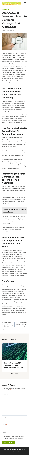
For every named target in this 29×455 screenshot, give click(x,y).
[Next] (24, 357)
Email (5, 425)
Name (5, 417)
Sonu (4, 30)
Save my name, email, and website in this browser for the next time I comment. (14, 437)
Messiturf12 (5, 9)
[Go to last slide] (4, 357)
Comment (6, 395)
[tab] (11, 373)
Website (5, 432)
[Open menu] (25, 3)
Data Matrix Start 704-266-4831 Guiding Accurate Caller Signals (13, 365)
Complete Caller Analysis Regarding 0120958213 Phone (7, 324)
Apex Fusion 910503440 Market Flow (21, 323)
